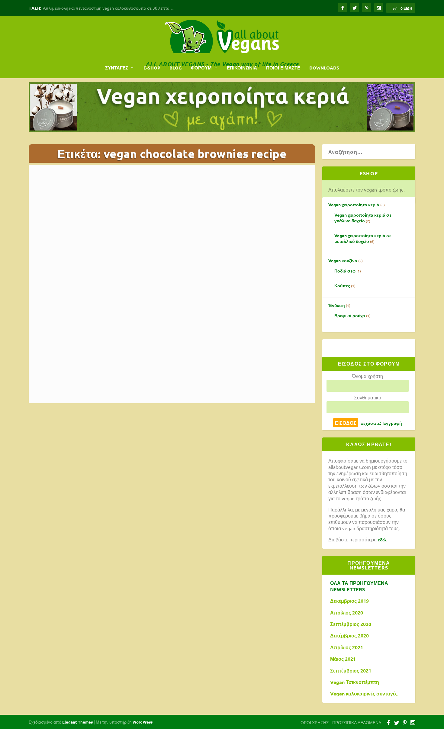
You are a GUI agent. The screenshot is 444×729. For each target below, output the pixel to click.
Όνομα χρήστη (367, 376)
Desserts (183, 350)
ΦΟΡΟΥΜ (201, 68)
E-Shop (151, 68)
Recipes (198, 350)
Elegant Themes (77, 721)
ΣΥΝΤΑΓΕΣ (116, 68)
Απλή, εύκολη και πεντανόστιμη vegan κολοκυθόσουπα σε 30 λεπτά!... (108, 8)
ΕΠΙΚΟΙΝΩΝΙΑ (242, 68)
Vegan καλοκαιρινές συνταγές (363, 694)
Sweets (213, 350)
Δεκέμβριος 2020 (349, 636)
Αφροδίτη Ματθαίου (132, 350)
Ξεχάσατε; (371, 423)
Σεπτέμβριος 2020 (350, 624)
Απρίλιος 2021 (346, 647)
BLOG (175, 68)
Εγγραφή (392, 423)
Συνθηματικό (367, 397)
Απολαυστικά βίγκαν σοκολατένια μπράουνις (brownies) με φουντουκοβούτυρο (166, 341)
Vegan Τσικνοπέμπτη (354, 682)
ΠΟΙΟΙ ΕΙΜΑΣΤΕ (283, 68)
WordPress (143, 721)
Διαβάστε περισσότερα (68, 378)
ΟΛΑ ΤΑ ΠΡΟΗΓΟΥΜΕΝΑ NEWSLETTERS (359, 586)
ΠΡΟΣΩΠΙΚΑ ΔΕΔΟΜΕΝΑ (356, 722)
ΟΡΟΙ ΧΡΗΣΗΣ (315, 722)
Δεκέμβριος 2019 (349, 601)
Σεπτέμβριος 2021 (350, 671)
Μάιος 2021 (343, 659)
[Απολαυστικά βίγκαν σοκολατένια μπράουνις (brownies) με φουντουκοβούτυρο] (166, 250)
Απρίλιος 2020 (346, 613)
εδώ (382, 539)
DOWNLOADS (324, 68)
